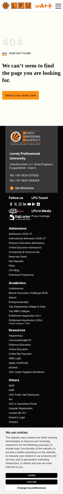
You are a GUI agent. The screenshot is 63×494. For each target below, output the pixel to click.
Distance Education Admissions (26, 242)
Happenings (16, 335)
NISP (12, 385)
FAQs (12, 265)
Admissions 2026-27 (20, 233)
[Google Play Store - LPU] (33, 204)
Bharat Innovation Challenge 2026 (28, 292)
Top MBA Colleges (19, 311)
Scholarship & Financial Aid (24, 251)
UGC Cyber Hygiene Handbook (26, 371)
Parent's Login (17, 417)
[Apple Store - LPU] (38, 204)
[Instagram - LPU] (20, 204)
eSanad (13, 367)
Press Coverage (40, 215)
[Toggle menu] (58, 6)
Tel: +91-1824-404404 (24, 180)
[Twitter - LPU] (15, 204)
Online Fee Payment (20, 353)
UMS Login (15, 358)
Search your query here (20, 95)
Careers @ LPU (17, 412)
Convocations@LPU (20, 340)
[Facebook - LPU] (11, 204)
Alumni (12, 297)
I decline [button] (32, 482)
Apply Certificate (18, 362)
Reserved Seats (18, 256)
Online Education (18, 349)
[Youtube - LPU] (29, 204)
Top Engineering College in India (27, 306)
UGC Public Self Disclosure (24, 394)
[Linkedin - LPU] (24, 204)
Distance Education (20, 344)
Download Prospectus (21, 274)
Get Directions (24, 188)
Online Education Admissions (25, 247)
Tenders (13, 421)
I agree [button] (32, 475)
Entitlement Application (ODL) (26, 321)
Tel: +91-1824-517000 (24, 175)
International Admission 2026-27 (27, 238)
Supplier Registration (21, 408)
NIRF (11, 390)
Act (11, 399)
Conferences (16, 288)
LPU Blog (14, 270)
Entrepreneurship (18, 301)
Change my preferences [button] (31, 487)
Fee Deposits (16, 261)
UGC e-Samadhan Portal (23, 403)
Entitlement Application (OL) (25, 315)
